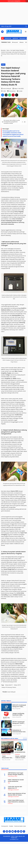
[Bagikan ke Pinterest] (13, 94)
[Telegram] (21, 831)
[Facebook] (4, 831)
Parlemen (10, 803)
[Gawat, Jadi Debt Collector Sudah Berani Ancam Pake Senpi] (20, 747)
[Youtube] (12, 831)
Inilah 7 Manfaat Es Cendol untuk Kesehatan (16, 780)
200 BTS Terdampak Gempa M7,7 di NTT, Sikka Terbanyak (18, 723)
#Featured (15, 42)
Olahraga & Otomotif (13, 789)
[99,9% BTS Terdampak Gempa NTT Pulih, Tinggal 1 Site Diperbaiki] (6, 707)
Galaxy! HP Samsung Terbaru (9, 687)
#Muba (21, 42)
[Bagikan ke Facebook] (2, 94)
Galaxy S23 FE (17, 685)
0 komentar (12, 91)
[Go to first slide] (26, 738)
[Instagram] (7, 831)
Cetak (20, 91)
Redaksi (11, 826)
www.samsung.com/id (13, 257)
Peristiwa (17, 754)
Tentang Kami (4, 826)
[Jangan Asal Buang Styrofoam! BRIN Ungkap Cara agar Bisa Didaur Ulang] (6, 715)
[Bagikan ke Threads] (16, 94)
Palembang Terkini (12, 776)
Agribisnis (15, 38)
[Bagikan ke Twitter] (6, 94)
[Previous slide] (24, 738)
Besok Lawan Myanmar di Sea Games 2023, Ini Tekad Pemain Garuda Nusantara (17, 795)
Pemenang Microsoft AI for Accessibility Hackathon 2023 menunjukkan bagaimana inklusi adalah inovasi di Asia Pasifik (13, 133)
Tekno (3, 64)
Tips (9, 783)
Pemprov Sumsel (6, 754)
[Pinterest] (24, 831)
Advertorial (8, 38)
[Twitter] (15, 831)
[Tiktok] (18, 831)
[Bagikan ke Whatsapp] (9, 94)
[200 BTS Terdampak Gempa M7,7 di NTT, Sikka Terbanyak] (6, 724)
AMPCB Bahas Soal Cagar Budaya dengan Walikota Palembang (15, 774)
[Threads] (10, 831)
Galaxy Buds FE (9, 685)
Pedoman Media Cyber (20, 826)
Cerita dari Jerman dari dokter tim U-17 (15, 787)
